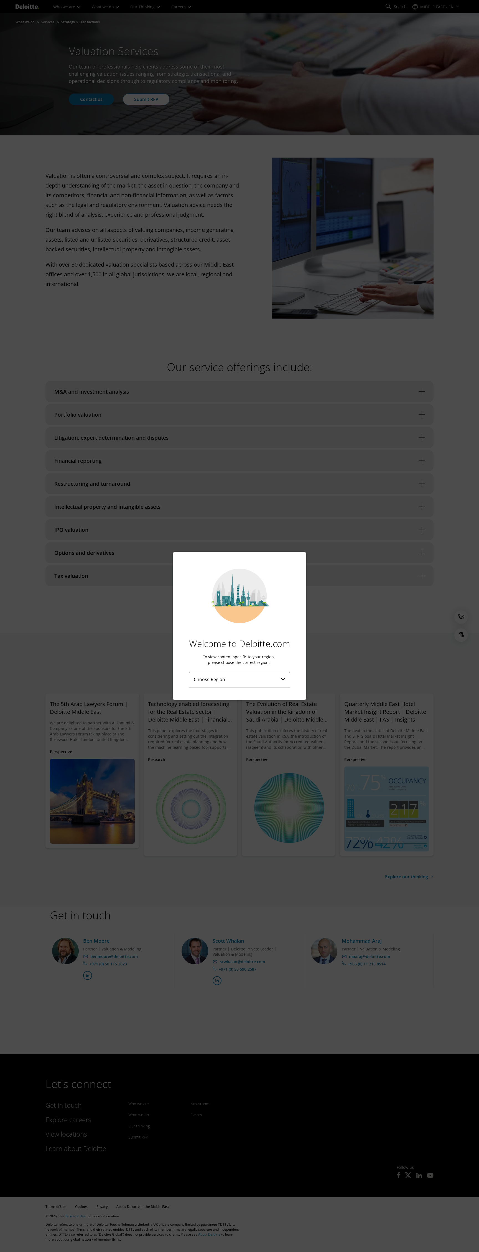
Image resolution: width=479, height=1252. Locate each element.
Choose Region (209, 679)
